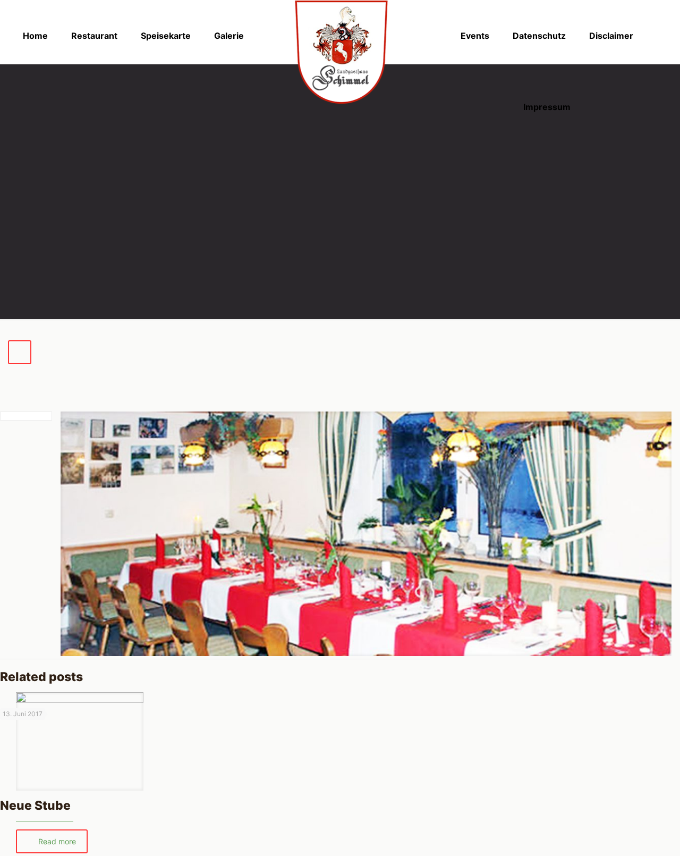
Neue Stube (35, 805)
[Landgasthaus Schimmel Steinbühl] (340, 51)
